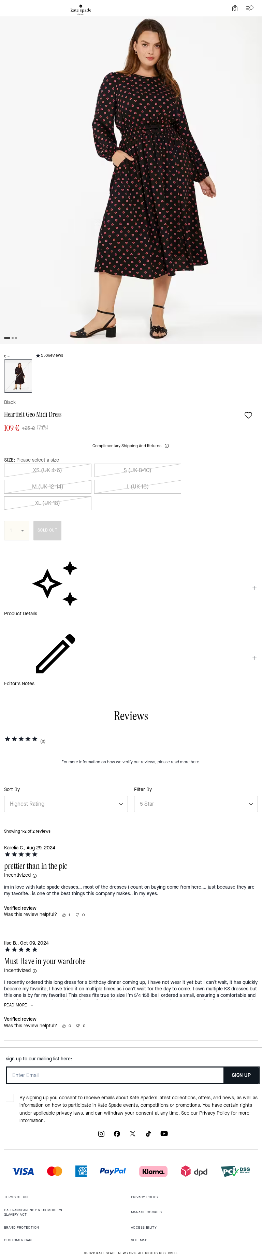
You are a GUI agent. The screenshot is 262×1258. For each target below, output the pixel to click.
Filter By (143, 790)
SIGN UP (241, 1075)
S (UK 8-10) (137, 470)
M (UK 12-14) (47, 486)
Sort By (12, 790)
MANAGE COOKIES (146, 1212)
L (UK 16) (138, 486)
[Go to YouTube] (164, 1136)
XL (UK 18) (47, 503)
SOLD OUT (47, 530)
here (195, 762)
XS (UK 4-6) (47, 470)
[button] (34, 876)
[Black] (18, 376)
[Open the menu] (248, 8)
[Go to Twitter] (133, 1136)
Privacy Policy (214, 1113)
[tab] (81, 9)
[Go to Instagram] (101, 1136)
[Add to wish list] (248, 415)
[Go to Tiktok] (148, 1136)
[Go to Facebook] (117, 1136)
